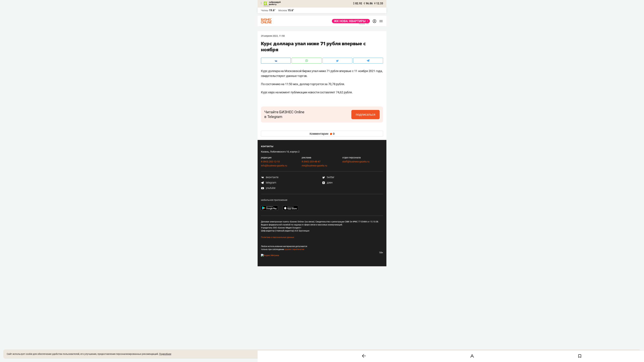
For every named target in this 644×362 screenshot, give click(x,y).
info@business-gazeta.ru (274, 165)
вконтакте (271, 177)
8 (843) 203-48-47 (311, 161)
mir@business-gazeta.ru (314, 165)
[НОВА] (350, 21)
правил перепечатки (294, 249)
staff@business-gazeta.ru (355, 161)
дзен (329, 182)
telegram (270, 182)
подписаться (365, 114)
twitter (330, 177)
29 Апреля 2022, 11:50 (273, 36)
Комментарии (322, 133)
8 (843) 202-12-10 (270, 161)
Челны (264, 10)
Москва (282, 10)
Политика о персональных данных (277, 237)
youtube (270, 188)
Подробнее (165, 354)
